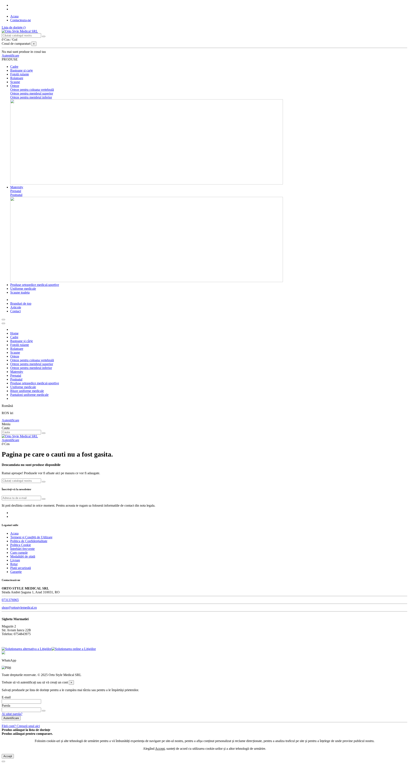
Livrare (15, 560)
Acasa (14, 16)
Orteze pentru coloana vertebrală (32, 89)
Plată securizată (20, 568)
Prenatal (15, 191)
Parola (6, 705)
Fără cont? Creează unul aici (21, 726)
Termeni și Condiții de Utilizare (31, 537)
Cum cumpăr (19, 552)
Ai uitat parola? (12, 714)
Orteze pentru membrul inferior (31, 97)
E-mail (6, 697)
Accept (7, 756)
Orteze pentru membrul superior (31, 93)
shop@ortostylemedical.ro (19, 607)
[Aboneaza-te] (43, 499)
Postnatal (16, 195)
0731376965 (10, 600)
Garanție (16, 572)
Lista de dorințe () (14, 27)
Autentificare (10, 420)
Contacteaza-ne (20, 20)
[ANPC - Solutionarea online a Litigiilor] (74, 649)
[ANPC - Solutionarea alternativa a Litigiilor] (27, 649)
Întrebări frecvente (22, 549)
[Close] (3, 323)
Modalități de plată (22, 556)
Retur (14, 564)
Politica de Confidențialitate (28, 541)
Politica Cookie (20, 545)
